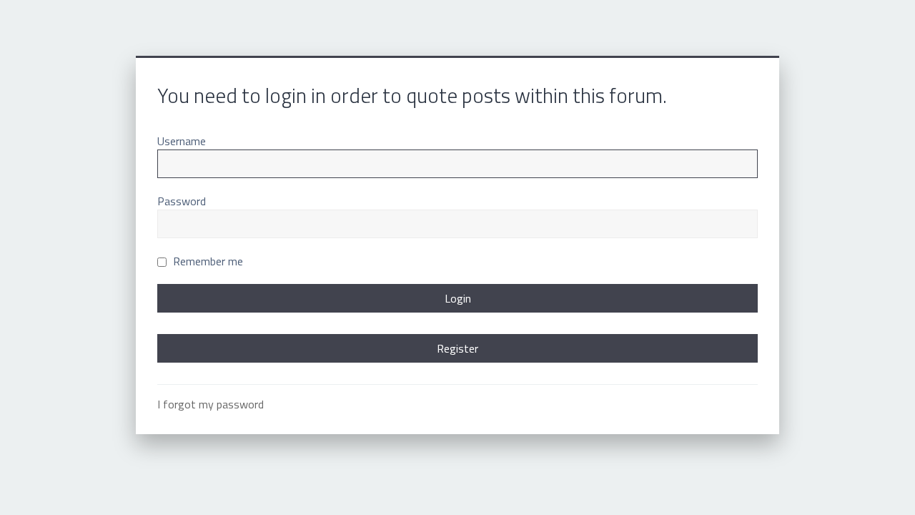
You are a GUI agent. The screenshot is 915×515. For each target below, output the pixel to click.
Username (181, 140)
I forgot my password (210, 404)
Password (181, 201)
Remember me (206, 261)
